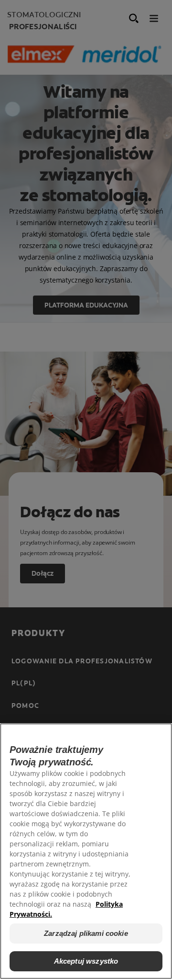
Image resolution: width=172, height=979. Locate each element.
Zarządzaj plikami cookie (86, 933)
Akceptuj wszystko (86, 961)
